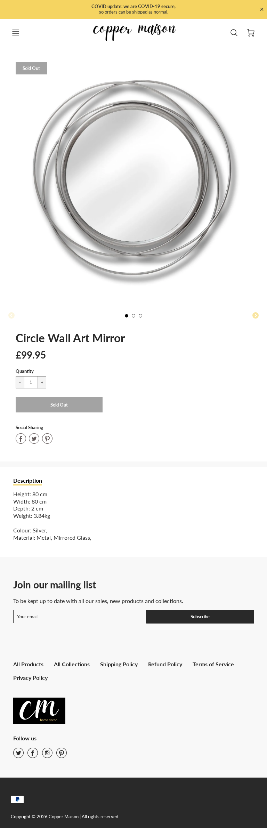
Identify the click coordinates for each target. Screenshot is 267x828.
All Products (28, 664)
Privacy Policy (30, 677)
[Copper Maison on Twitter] (18, 755)
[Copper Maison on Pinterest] (61, 755)
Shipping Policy (119, 664)
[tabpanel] (128, 317)
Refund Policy (165, 664)
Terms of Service (213, 664)
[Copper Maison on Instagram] (47, 755)
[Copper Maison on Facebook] (32, 755)
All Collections (72, 664)
